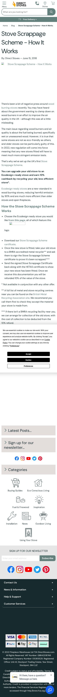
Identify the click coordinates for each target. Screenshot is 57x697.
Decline (28, 360)
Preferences (28, 366)
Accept (28, 354)
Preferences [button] (14, 346)
